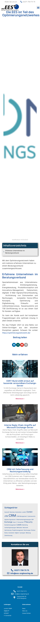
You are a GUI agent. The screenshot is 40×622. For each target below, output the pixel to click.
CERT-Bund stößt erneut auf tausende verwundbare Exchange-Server (20, 383)
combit (24, 512)
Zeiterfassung (8, 535)
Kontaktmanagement (10, 525)
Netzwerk (25, 527)
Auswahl (6, 512)
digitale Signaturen (9, 519)
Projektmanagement (17, 530)
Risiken (33, 530)
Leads (19, 525)
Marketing (25, 525)
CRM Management (22, 516)
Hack (14, 522)
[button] (38, 7)
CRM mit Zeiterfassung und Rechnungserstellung (20, 470)
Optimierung (7, 530)
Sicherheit (11, 533)
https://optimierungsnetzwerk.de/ (16, 333)
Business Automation (16, 512)
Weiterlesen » (20, 398)
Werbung (28, 533)
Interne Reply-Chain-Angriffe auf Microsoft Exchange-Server (20, 426)
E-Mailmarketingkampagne (23, 519)
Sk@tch (17, 533)
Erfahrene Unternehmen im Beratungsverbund (15, 252)
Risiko (6, 533)
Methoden (19, 527)
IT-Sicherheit (20, 522)
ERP (32, 519)
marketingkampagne (10, 527)
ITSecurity (28, 522)
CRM (12, 515)
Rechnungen (27, 530)
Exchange (8, 522)
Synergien (22, 533)
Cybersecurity (31, 516)
